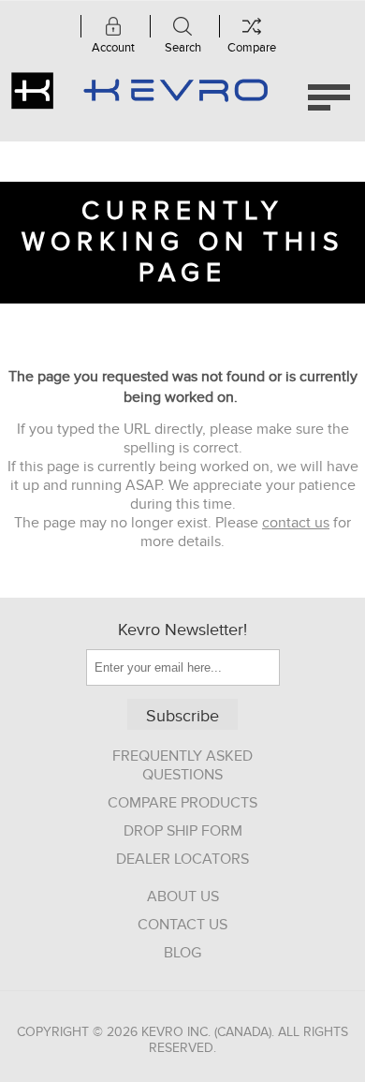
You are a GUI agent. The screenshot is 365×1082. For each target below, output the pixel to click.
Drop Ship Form (183, 831)
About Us (183, 896)
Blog (182, 952)
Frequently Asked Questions (182, 765)
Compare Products (182, 802)
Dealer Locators (182, 859)
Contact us (182, 924)
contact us (295, 522)
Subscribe (182, 716)
